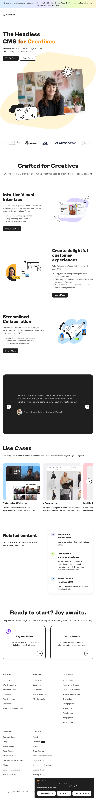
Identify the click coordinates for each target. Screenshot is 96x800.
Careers (36, 742)
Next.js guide (68, 704)
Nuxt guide (67, 708)
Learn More (60, 295)
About (35, 737)
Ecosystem (8, 694)
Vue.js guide (68, 718)
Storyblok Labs (9, 689)
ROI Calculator (39, 699)
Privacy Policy (39, 774)
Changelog (67, 699)
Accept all (64, 793)
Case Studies (8, 751)
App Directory (9, 699)
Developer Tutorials (71, 689)
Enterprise (37, 680)
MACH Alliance (39, 694)
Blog (5, 742)
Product (6, 680)
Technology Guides (71, 685)
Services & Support (11, 770)
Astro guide (68, 722)
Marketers (37, 689)
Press (35, 746)
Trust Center (38, 751)
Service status (9, 774)
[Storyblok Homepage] (9, 15)
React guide (68, 713)
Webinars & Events (11, 756)
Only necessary (46, 793)
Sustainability (39, 770)
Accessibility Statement (43, 765)
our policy (55, 788)
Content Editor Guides (13, 760)
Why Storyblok (9, 685)
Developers (37, 685)
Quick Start (68, 680)
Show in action (12, 229)
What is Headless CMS (13, 708)
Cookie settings (82, 793)
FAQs (5, 765)
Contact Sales (9, 737)
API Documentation (71, 694)
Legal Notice (38, 760)
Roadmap (7, 704)
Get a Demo (28, 58)
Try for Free (10, 58)
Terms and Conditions (42, 756)
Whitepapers (8, 746)
